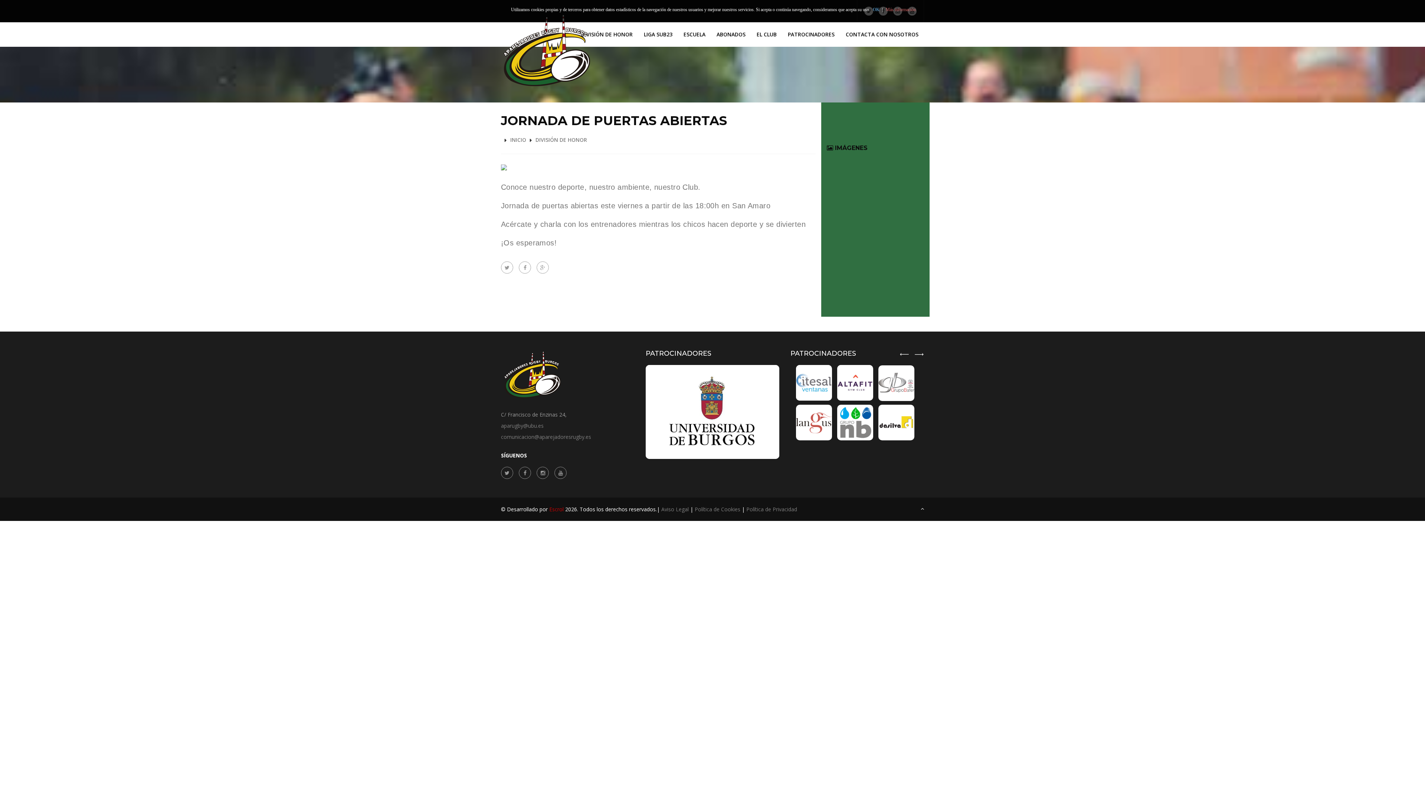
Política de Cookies (717, 509)
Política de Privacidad (771, 509)
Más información (901, 9)
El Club (767, 34)
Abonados (731, 34)
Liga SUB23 (658, 34)
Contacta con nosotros (882, 34)
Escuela (694, 34)
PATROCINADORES (811, 34)
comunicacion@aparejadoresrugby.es (546, 436)
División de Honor (607, 34)
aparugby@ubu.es (522, 425)
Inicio (518, 139)
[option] (856, 403)
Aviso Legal (675, 509)
